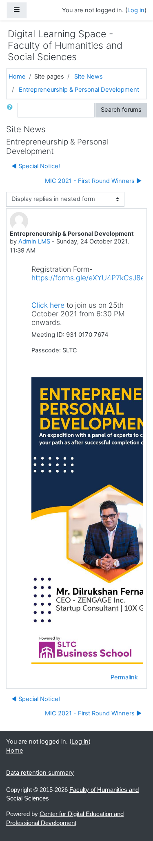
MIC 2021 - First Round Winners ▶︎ (93, 181)
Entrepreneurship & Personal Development (79, 89)
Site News (88, 76)
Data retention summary (40, 772)
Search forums (121, 109)
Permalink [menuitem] (124, 677)
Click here (47, 305)
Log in (135, 10)
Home (17, 76)
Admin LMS (34, 241)
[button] (11, 110)
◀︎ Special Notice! (35, 166)
